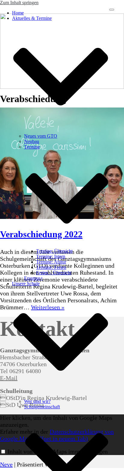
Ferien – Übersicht (53, 272)
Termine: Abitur (51, 261)
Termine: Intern (50, 256)
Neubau (31, 141)
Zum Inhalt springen (19, 2)
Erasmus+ (33, 278)
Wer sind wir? (37, 401)
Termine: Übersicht (54, 251)
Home (18, 12)
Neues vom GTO (40, 136)
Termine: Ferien (51, 267)
